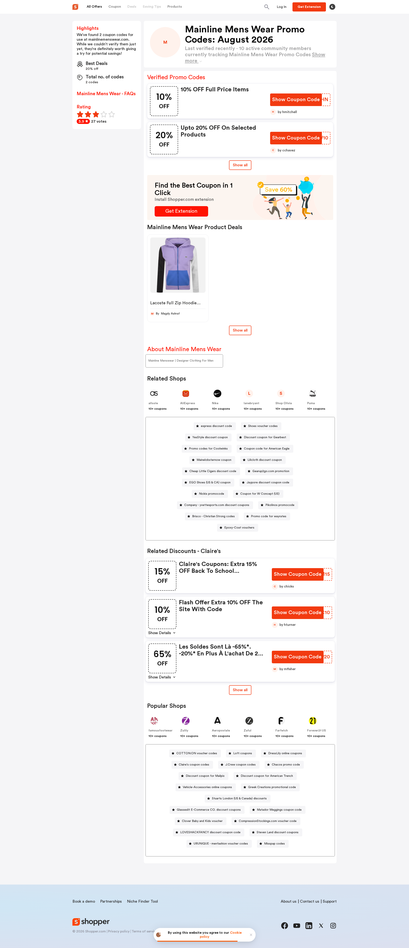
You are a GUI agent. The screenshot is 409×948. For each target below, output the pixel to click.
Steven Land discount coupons (277, 832)
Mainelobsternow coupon (214, 459)
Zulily (184, 730)
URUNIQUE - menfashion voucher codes (221, 843)
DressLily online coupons (285, 753)
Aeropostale (221, 730)
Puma (311, 403)
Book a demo (83, 901)
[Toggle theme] (332, 7)
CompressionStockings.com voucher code (268, 821)
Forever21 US (316, 730)
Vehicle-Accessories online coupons (207, 787)
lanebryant (251, 403)
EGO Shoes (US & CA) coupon (209, 482)
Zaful (247, 730)
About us (289, 901)
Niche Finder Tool (142, 901)
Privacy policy (119, 931)
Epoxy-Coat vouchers (239, 527)
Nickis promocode (211, 493)
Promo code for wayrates (268, 516)
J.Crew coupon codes (240, 764)
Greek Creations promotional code (272, 787)
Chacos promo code (286, 764)
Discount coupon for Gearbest (265, 437)
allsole (153, 403)
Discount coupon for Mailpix (205, 775)
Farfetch (281, 730)
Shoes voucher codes (263, 426)
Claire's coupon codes (194, 764)
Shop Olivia (283, 403)
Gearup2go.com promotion (270, 471)
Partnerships (111, 901)
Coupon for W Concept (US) (259, 493)
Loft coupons (242, 753)
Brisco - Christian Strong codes (213, 516)
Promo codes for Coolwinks (208, 448)
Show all (240, 165)
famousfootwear (160, 730)
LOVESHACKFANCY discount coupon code (210, 832)
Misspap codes (274, 843)
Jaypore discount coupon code (268, 482)
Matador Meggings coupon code (279, 809)
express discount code (216, 426)
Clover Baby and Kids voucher (202, 821)
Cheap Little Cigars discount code (212, 471)
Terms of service (145, 931)
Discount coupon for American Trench (267, 775)
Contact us (309, 901)
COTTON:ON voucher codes (196, 753)
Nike (215, 403)
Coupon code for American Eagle (266, 448)
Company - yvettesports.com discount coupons (216, 505)
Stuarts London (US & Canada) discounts (239, 798)
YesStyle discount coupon (210, 437)
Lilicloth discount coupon (265, 459)
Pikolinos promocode (279, 505)
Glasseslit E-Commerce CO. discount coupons (209, 809)
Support (330, 901)
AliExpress (187, 403)
